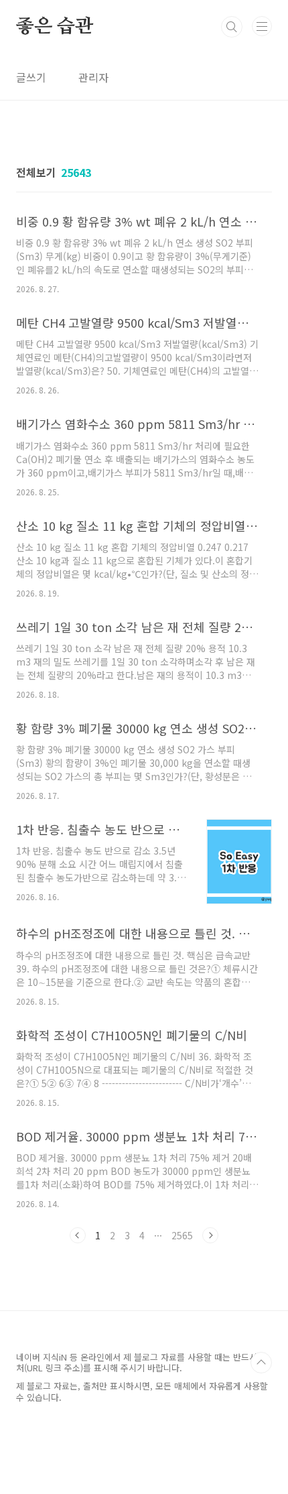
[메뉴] (262, 26)
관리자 (93, 77)
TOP (261, 1362)
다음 (210, 1235)
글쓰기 (31, 77)
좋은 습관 (54, 26)
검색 (232, 27)
